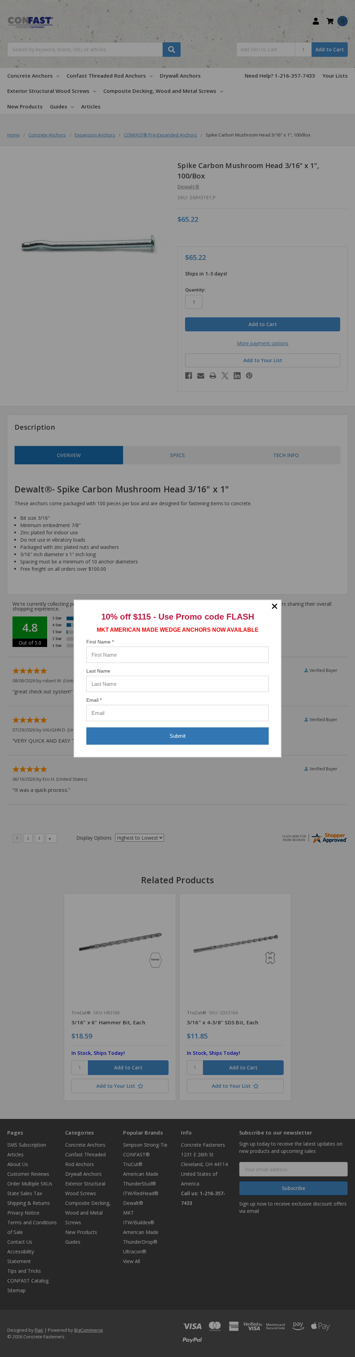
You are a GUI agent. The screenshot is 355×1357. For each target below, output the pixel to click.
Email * (94, 700)
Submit (177, 736)
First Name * (100, 642)
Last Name (98, 671)
